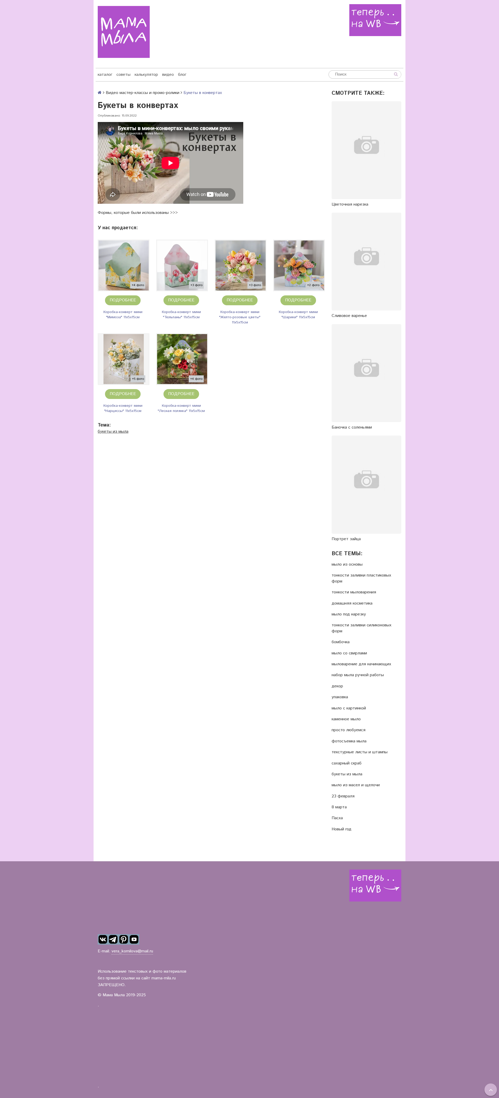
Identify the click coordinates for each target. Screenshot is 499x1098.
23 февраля (343, 796)
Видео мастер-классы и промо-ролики (142, 93)
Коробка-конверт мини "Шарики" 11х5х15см (298, 314)
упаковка (340, 697)
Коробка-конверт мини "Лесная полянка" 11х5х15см (181, 408)
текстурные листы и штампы (360, 752)
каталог (105, 75)
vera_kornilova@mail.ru (132, 951)
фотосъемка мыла (349, 741)
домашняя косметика (352, 603)
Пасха (337, 818)
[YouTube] (134, 939)
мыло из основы (347, 564)
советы (123, 75)
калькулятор (146, 75)
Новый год (341, 829)
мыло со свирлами (349, 653)
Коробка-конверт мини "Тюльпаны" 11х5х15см (181, 314)
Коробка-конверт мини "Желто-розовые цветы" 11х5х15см (239, 317)
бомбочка (341, 642)
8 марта (339, 807)
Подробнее (123, 300)
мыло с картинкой (349, 708)
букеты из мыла (113, 432)
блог (182, 75)
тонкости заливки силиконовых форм (361, 628)
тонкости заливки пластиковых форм (361, 578)
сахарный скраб (347, 763)
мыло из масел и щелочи (356, 785)
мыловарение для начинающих (361, 664)
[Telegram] (113, 939)
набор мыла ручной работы (358, 675)
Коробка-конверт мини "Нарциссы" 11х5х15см (122, 408)
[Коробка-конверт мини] (123, 265)
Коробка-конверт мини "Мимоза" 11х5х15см (122, 314)
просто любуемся (348, 730)
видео (168, 75)
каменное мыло (346, 719)
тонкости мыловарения (354, 592)
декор (337, 686)
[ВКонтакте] (103, 939)
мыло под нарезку (349, 614)
